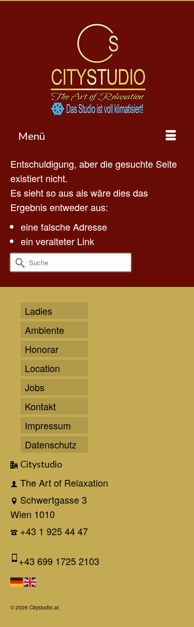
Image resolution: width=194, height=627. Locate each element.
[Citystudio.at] (97, 65)
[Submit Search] (18, 262)
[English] (30, 580)
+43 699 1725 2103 (59, 561)
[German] (17, 580)
